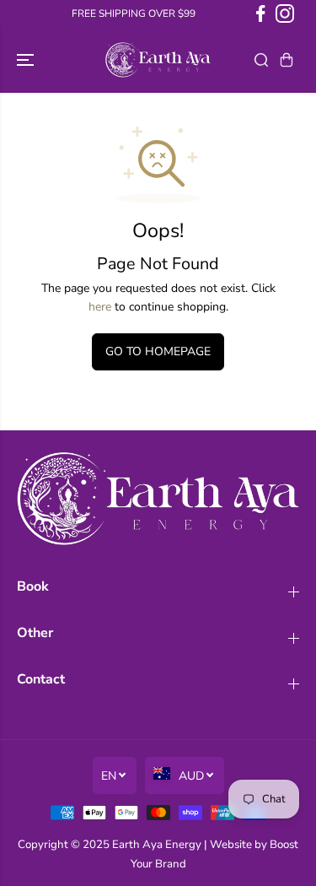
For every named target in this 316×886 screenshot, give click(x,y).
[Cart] (286, 60)
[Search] (261, 60)
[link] (158, 499)
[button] (27, 60)
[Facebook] (260, 13)
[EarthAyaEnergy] (158, 60)
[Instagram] (285, 13)
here (99, 307)
